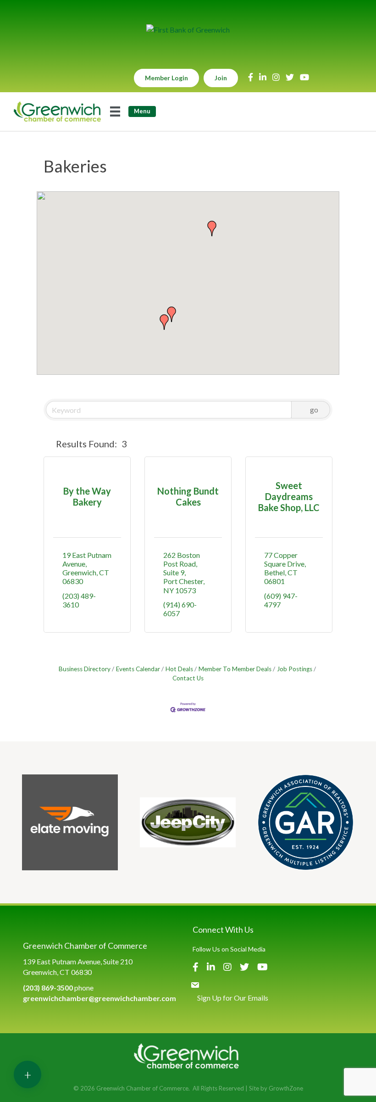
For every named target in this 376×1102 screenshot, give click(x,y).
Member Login (166, 78)
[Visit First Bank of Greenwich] (188, 29)
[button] (164, 322)
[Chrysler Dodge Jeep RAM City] (188, 822)
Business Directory (85, 669)
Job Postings (294, 669)
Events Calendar (138, 669)
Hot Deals (179, 669)
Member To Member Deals (235, 669)
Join (221, 78)
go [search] (314, 409)
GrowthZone (286, 1088)
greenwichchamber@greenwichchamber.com (99, 998)
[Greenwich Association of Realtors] (306, 822)
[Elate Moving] (70, 822)
